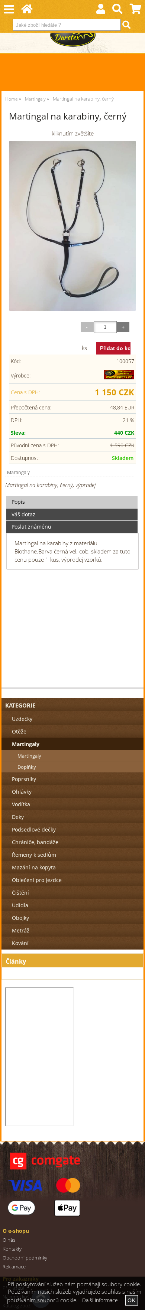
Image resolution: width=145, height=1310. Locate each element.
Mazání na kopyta (34, 867)
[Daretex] (119, 377)
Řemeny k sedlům (34, 854)
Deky (18, 816)
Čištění (20, 892)
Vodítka (21, 804)
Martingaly (18, 472)
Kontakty (12, 1249)
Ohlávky (22, 791)
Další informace (100, 1300)
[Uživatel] (101, 10)
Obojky (20, 917)
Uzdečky (22, 718)
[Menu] (8, 9)
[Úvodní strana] (26, 10)
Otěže (19, 731)
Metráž (20, 930)
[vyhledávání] (117, 10)
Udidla (20, 905)
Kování (20, 943)
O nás (9, 1240)
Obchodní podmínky (25, 1258)
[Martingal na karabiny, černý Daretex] (72, 225)
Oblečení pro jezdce (37, 879)
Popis (18, 501)
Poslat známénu (31, 526)
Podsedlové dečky (34, 829)
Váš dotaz (23, 514)
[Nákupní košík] (135, 10)
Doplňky (26, 767)
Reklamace (14, 1267)
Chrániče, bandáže (35, 842)
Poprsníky (24, 779)
